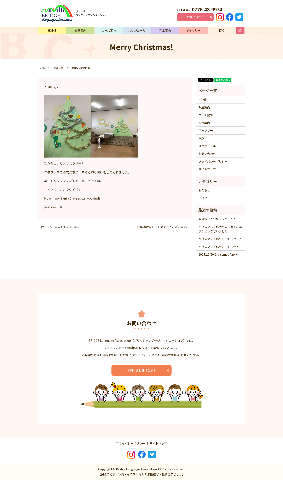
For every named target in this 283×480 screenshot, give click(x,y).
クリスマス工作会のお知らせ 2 (219, 239)
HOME (52, 30)
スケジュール (136, 30)
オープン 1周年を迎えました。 (61, 227)
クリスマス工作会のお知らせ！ (218, 247)
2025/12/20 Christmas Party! (218, 254)
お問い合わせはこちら (141, 370)
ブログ (202, 198)
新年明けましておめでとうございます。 (163, 227)
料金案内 (165, 30)
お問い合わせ (195, 17)
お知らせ (58, 67)
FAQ (221, 30)
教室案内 (80, 30)
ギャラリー (193, 30)
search (242, 30)
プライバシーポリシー (212, 161)
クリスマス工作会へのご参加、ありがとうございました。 (220, 229)
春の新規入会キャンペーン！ (217, 219)
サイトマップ (207, 169)
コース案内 (109, 30)
